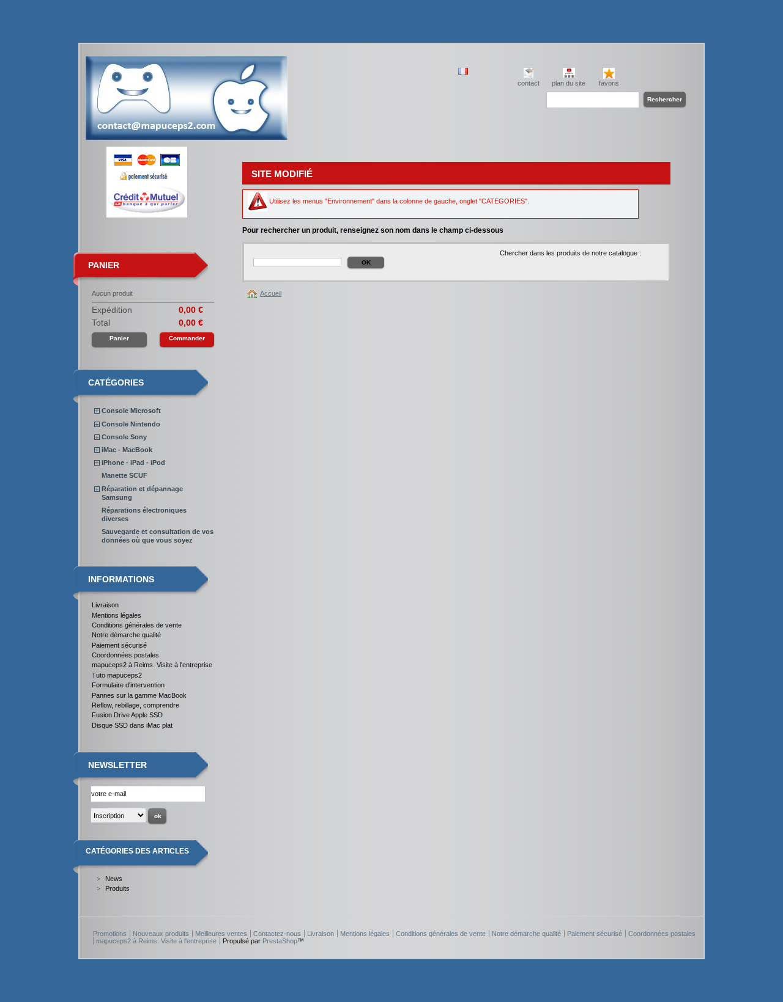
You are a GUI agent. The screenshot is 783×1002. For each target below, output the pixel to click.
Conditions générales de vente (137, 625)
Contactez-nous (277, 933)
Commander (187, 338)
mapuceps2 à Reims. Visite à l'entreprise (152, 664)
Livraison (105, 605)
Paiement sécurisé (119, 645)
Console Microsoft (131, 410)
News (113, 878)
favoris (609, 83)
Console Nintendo (131, 424)
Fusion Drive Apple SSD (127, 715)
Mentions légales (116, 615)
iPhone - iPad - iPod (133, 462)
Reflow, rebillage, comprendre (135, 705)
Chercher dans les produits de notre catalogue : (570, 253)
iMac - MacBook (127, 449)
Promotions (110, 933)
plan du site (568, 83)
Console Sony (124, 437)
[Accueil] (254, 293)
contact (529, 83)
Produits (117, 888)
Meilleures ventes (221, 933)
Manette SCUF (124, 475)
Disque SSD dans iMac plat (132, 725)
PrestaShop (279, 941)
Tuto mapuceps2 (117, 675)
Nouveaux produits (161, 933)
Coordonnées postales (125, 655)
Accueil (270, 293)
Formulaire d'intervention (128, 685)
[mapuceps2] (187, 135)
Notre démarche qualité (126, 634)
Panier (103, 265)
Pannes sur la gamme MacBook (139, 695)
